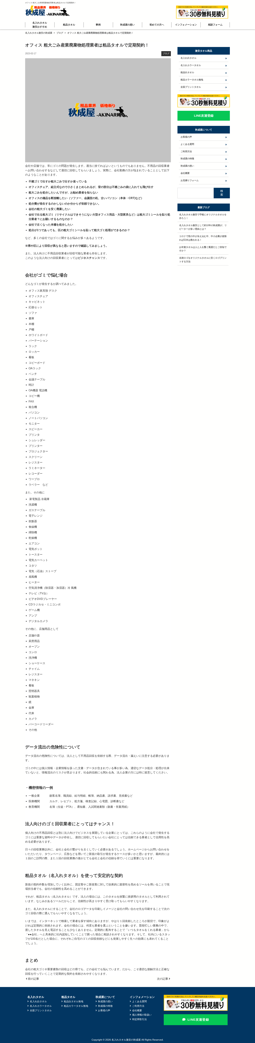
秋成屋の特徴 (187, 158)
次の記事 (163, 978)
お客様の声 (186, 137)
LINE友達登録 (198, 1019)
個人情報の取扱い (142, 1014)
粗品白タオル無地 (73, 1001)
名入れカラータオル (191, 65)
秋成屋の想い (127, 24)
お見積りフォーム (190, 180)
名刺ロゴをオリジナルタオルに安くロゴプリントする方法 (203, 260)
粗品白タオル (187, 72)
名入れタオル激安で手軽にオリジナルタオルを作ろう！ (203, 216)
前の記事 (33, 978)
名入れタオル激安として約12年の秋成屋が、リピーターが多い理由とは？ (203, 227)
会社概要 (185, 173)
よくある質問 (187, 144)
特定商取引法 (139, 1019)
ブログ (59, 33)
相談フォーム (215, 24)
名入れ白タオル (188, 58)
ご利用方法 (186, 151)
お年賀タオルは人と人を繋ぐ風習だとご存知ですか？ (203, 249)
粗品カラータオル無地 (192, 79)
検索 (221, 192)
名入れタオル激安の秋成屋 (38, 33)
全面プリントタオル (191, 87)
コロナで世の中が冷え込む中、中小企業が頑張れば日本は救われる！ (203, 238)
